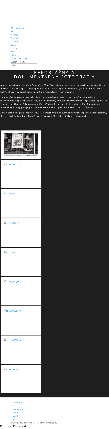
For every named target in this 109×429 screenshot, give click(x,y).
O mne (14, 48)
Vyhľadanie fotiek (19, 58)
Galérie (14, 41)
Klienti (14, 55)
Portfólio (15, 38)
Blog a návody (17, 28)
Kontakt (14, 51)
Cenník (14, 45)
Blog (13, 31)
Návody (14, 34)
